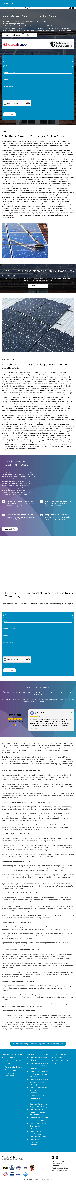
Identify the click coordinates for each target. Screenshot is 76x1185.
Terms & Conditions (63, 1061)
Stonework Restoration (9, 1074)
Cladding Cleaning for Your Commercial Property (39, 1082)
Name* (5, 58)
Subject (6, 79)
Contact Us (10, 529)
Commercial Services (37, 1055)
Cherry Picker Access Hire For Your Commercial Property (39, 1134)
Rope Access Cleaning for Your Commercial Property (39, 1074)
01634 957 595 (8, 8)
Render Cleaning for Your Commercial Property (38, 1090)
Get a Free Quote (38, 286)
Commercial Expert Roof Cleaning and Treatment (38, 1112)
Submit (9, 114)
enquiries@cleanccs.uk (26, 8)
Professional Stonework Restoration (35, 1142)
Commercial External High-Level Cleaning (39, 1119)
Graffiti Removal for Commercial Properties (38, 1126)
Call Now (30, 35)
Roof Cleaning (11, 1058)
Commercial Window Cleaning (39, 1059)
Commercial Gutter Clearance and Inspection (38, 1098)
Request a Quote (12, 35)
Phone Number (9, 72)
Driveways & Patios (13, 1061)
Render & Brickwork (13, 1067)
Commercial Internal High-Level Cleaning (38, 1105)
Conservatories (11, 1070)
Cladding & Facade (13, 1064)
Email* (5, 65)
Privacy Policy (61, 1064)
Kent (21, 494)
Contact (58, 1058)
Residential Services (12, 1055)
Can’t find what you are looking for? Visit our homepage (38, 1044)
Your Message (8, 87)
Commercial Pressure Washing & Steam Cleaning (39, 1065)
